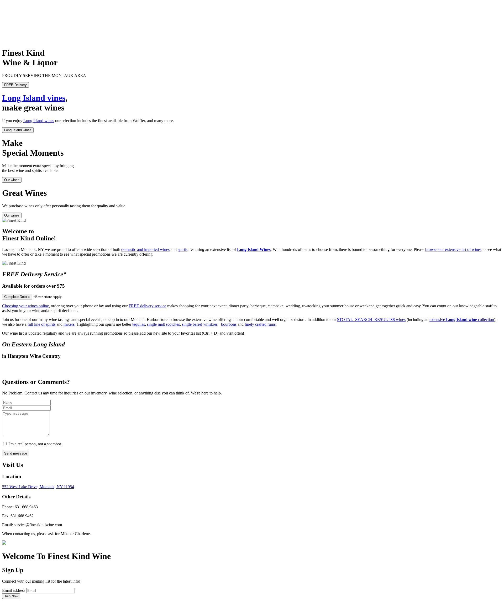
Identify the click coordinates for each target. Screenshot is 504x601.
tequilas (138, 324)
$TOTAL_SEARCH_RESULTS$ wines (371, 319)
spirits (182, 249)
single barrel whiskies (200, 324)
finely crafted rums (260, 324)
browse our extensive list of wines (453, 249)
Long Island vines (33, 98)
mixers (69, 324)
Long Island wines (38, 120)
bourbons (229, 324)
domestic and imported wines (145, 249)
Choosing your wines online (25, 306)
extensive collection (461, 319)
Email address (13, 590)
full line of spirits (41, 324)
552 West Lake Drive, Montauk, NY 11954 (38, 486)
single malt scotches (163, 324)
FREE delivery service (147, 306)
